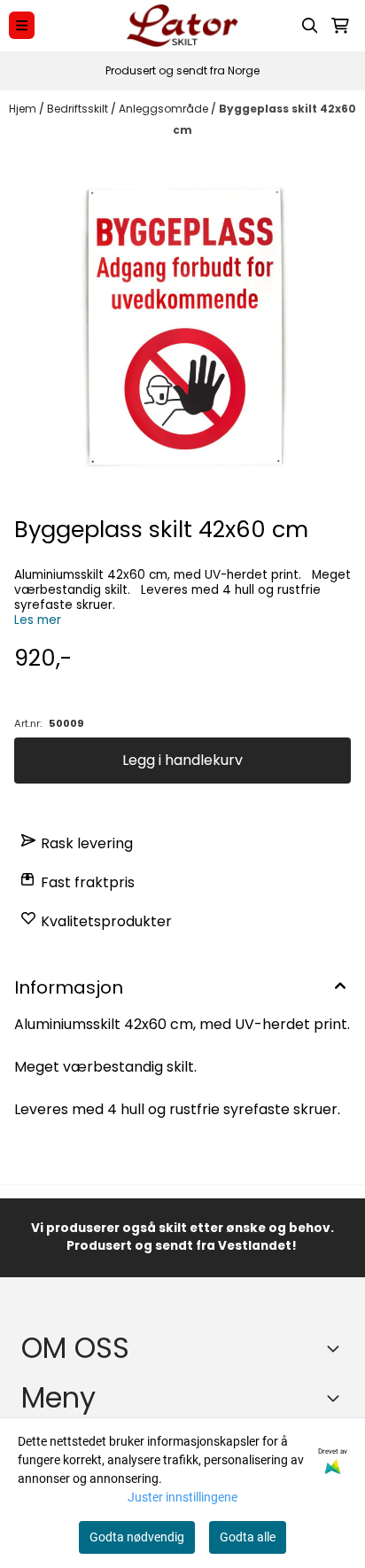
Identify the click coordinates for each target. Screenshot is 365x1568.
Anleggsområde (165, 108)
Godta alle (248, 1537)
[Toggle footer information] (336, 1348)
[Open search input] (310, 26)
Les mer (37, 620)
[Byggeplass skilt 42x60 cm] (182, 330)
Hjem (24, 108)
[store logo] (182, 25)
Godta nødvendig (136, 1537)
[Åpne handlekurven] (340, 26)
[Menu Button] (22, 25)
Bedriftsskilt (79, 108)
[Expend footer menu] (336, 1398)
